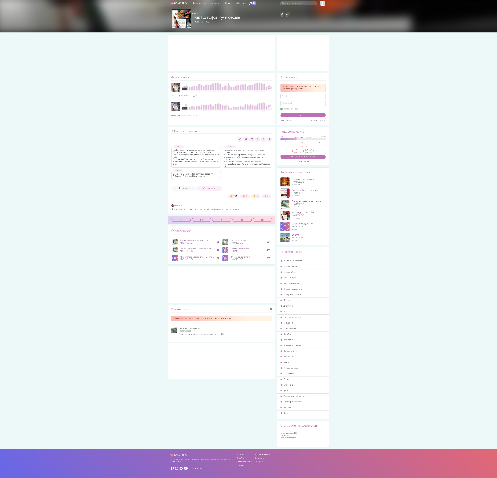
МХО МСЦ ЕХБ (200, 22)
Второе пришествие (292, 289)
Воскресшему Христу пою (307, 201)
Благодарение (290, 267)
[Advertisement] (221, 53)
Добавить (240, 3)
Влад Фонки (178, 206)
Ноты (183, 131)
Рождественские (290, 368)
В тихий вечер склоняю (241, 257)
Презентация (192, 131)
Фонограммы (199, 3)
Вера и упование (291, 283)
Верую (296, 235)
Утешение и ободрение (294, 396)
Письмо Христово (238, 241)
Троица (286, 391)
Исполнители (215, 3)
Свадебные (288, 374)
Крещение (288, 323)
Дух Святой (288, 306)
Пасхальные (289, 340)
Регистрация (286, 121)
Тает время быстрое (240, 249)
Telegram (259, 462)
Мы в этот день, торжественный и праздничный (201, 257)
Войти (303, 115)
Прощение (288, 357)
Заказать (240, 465)
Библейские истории (292, 261)
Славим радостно (302, 223)
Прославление (290, 351)
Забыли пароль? (318, 121)
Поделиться (211, 188)
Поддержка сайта (244, 462)
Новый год (288, 334)
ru (192, 468)
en (201, 468)
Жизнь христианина (292, 317)
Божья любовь (289, 272)
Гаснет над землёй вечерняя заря (195, 249)
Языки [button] (228, 3)
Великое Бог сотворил (305, 190)
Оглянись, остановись (304, 179)
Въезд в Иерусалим (292, 295)
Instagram (259, 458)
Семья (286, 379)
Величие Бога (289, 278)
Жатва (286, 312)
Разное (286, 362)
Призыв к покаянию (292, 345)
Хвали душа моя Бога (304, 212)
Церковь (287, 413)
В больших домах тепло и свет (194, 241)
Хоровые (287, 407)
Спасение (288, 385)
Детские (287, 300)
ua (196, 468)
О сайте (240, 458)
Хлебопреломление (292, 402)
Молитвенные (289, 328)
